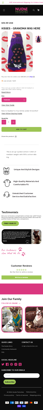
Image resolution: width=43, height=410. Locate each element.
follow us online (10, 303)
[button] (4, 10)
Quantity (5, 118)
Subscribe (9, 382)
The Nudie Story (7, 346)
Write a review (21, 277)
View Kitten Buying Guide (12, 113)
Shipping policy (35, 395)
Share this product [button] (8, 136)
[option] (39, 39)
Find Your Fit (10, 223)
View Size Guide (8, 105)
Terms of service (22, 395)
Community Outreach (9, 349)
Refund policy (31, 392)
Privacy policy (9, 395)
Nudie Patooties (18, 392)
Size (3, 96)
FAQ (3, 352)
